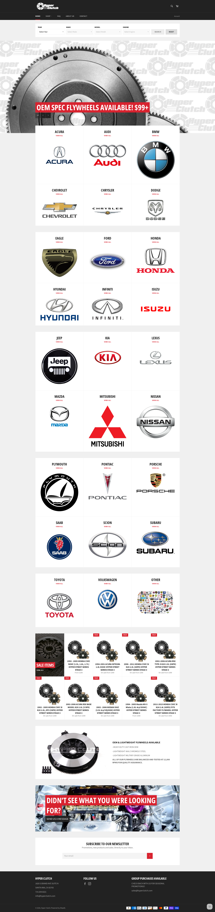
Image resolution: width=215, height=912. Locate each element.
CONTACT (83, 16)
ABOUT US (70, 16)
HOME (37, 16)
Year (40, 27)
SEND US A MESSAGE (57, 819)
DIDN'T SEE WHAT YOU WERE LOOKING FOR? (101, 805)
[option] (107, 87)
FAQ (58, 16)
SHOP (48, 16)
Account (177, 16)
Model (97, 27)
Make (68, 27)
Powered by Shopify (58, 908)
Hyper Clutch (45, 908)
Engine (126, 27)
